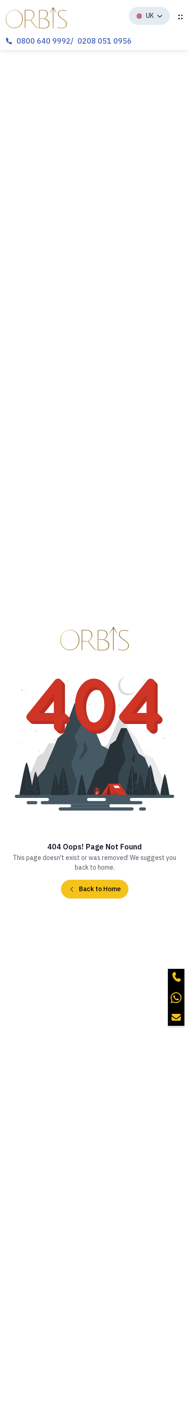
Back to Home (100, 889)
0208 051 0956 (105, 40)
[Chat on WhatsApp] (176, 997)
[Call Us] (176, 977)
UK (150, 15)
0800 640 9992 (44, 40)
